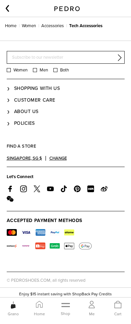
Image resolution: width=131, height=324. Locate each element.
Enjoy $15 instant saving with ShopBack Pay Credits (65, 293)
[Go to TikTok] (63, 188)
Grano (13, 314)
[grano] (13, 305)
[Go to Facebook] (10, 188)
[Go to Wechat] (10, 199)
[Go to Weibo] (104, 188)
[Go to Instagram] (23, 188)
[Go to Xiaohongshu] (90, 188)
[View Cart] (118, 305)
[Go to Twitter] (37, 188)
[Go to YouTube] (50, 188)
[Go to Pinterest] (77, 188)
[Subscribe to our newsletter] (119, 58)
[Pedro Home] (67, 8)
